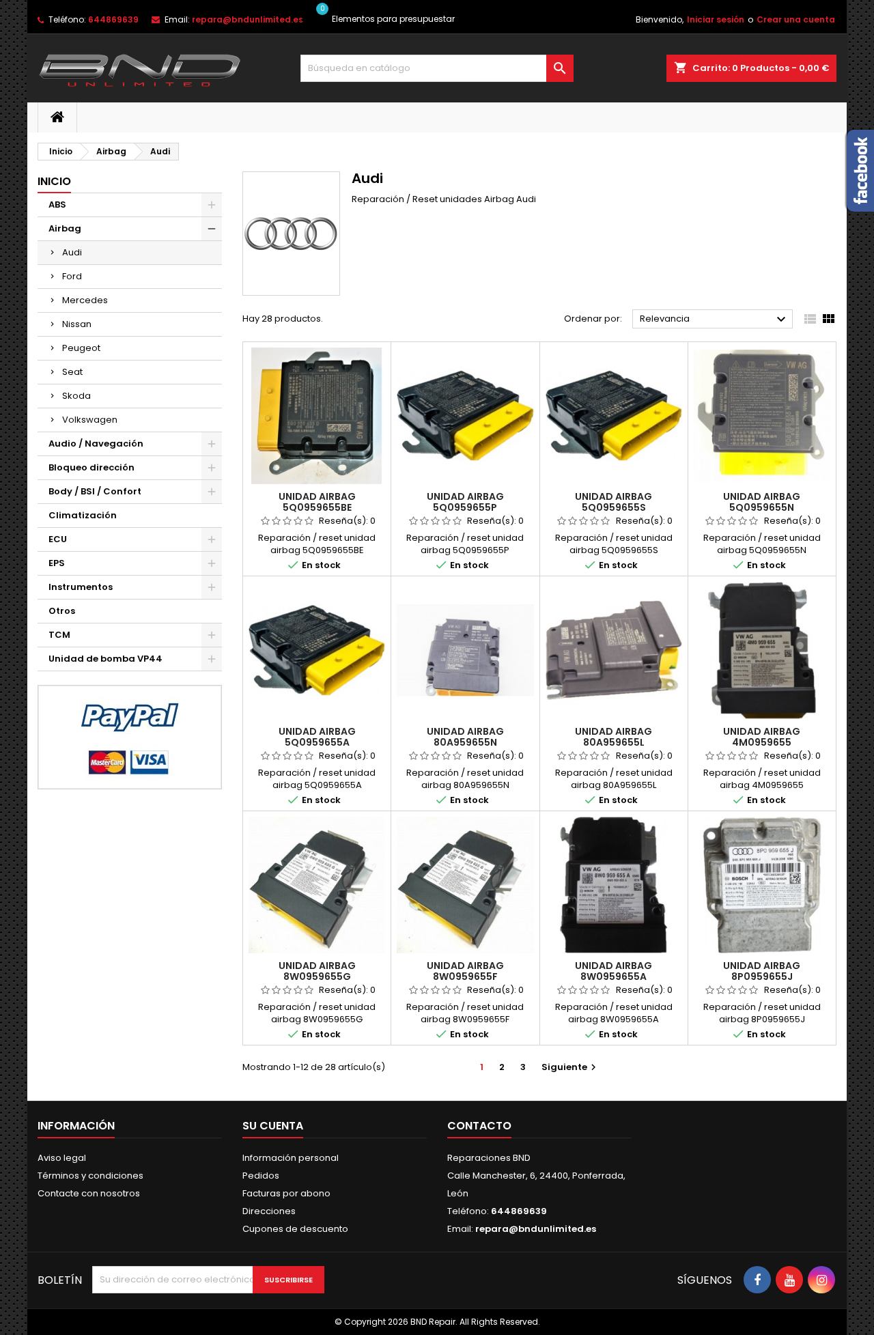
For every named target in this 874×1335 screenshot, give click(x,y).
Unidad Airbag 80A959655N (465, 737)
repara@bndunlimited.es (247, 19)
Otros (61, 610)
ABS (57, 204)
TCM (59, 634)
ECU (57, 539)
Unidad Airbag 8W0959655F (465, 971)
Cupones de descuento (295, 1228)
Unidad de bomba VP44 (105, 658)
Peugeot (81, 347)
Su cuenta (272, 1126)
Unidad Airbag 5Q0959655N (761, 502)
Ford (72, 276)
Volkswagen (89, 419)
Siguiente (570, 1066)
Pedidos (260, 1175)
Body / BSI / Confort (94, 491)
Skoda (76, 395)
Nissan (76, 324)
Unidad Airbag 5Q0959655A (317, 737)
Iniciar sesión (715, 19)
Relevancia (714, 319)
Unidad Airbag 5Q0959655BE (317, 502)
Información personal (290, 1157)
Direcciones (269, 1211)
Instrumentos (80, 586)
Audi (72, 252)
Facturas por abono (286, 1193)
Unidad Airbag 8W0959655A (613, 971)
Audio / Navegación (95, 443)
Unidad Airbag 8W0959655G (317, 971)
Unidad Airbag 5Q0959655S (613, 502)
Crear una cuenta (796, 19)
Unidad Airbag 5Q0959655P (465, 502)
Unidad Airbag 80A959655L (613, 737)
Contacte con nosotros (89, 1193)
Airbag (64, 228)
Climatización (82, 515)
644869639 (113, 19)
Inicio (54, 181)
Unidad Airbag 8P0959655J (761, 971)
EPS (56, 563)
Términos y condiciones (90, 1175)
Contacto (479, 1126)
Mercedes (85, 300)
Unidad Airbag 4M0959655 (761, 737)
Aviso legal (62, 1157)
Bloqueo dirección (91, 467)
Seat (72, 371)
